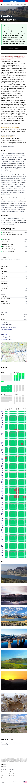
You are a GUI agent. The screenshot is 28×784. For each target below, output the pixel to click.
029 (2, 460)
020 (2, 445)
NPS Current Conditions (6, 339)
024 (2, 452)
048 (2, 493)
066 (2, 525)
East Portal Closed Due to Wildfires (10, 127)
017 (2, 440)
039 (2, 477)
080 (2, 550)
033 (2, 467)
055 (2, 506)
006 (2, 420)
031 (2, 463)
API (2, 778)
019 (2, 444)
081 (2, 552)
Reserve (14, 52)
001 (2, 412)
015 (2, 436)
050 (2, 497)
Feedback (11, 776)
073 (2, 538)
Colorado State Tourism (6, 324)
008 (2, 424)
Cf (1, 4)
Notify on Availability (14, 48)
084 (2, 557)
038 (2, 476)
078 (2, 547)
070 (2, 532)
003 (2, 415)
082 (2, 554)
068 (2, 529)
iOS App (3, 776)
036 (2, 472)
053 (2, 502)
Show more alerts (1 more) (7, 146)
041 (2, 481)
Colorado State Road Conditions (8, 327)
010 (2, 428)
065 (2, 524)
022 (2, 449)
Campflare (4, 764)
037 (2, 474)
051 (2, 499)
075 (2, 541)
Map (5, 4)
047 (2, 492)
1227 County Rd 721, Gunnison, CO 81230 (10, 259)
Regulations (4, 334)
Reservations (4, 332)
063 (2, 520)
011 (2, 429)
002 (2, 413)
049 (2, 495)
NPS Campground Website (7, 337)
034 (2, 468)
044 (2, 486)
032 (2, 465)
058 (2, 511)
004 (2, 417)
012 (2, 431)
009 (2, 426)
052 (2, 500)
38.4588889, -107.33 (6, 257)
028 (2, 458)
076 (2, 543)
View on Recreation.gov (6, 329)
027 (2, 456)
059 (2, 513)
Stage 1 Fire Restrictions (7, 136)
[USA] (25, 781)
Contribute (16, 4)
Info (12, 4)
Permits (8, 4)
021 (2, 447)
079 (2, 548)
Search (21, 4)
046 (2, 490)
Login (25, 4)
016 (2, 438)
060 (2, 515)
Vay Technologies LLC (12, 781)
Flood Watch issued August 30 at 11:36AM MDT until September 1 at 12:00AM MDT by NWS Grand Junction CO (13, 57)
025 (2, 454)
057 (2, 509)
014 (2, 435)
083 (2, 555)
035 (2, 470)
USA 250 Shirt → (14, 1)
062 (2, 518)
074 (2, 540)
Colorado (3, 13)
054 (2, 504)
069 (2, 531)
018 (2, 442)
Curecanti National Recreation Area (8, 126)
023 (2, 451)
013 (2, 433)
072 (2, 536)
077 (2, 545)
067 (2, 527)
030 (2, 461)
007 (2, 422)
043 (2, 484)
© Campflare (3, 781)
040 (2, 479)
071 (2, 534)
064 (2, 522)
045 (2, 488)
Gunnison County (12, 13)
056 (2, 508)
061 (2, 516)
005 (2, 419)
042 (2, 483)
